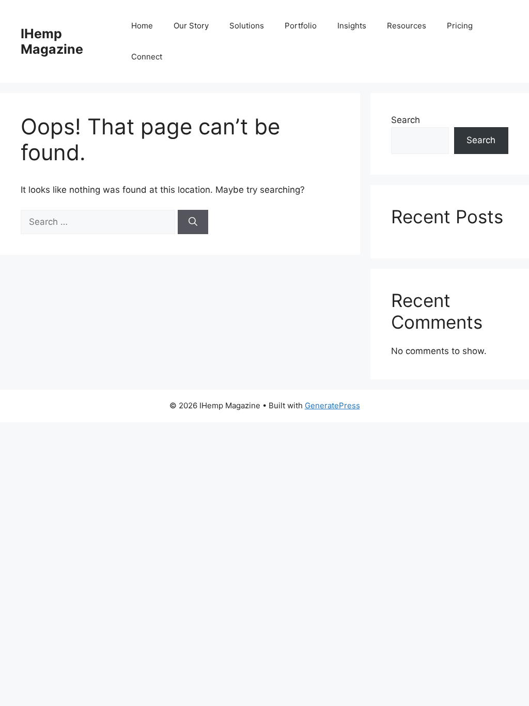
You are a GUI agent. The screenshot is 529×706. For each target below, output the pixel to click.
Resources (406, 25)
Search (405, 120)
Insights (351, 25)
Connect (146, 57)
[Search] (193, 222)
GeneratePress (332, 405)
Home (142, 25)
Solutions (246, 25)
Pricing (460, 25)
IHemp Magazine (52, 41)
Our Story (191, 25)
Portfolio (301, 25)
